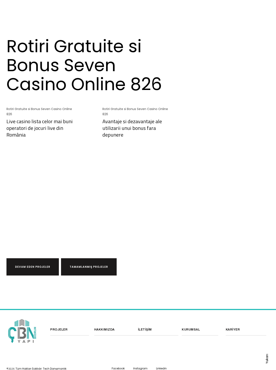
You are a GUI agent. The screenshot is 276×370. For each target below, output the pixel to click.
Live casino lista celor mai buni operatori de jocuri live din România (39, 128)
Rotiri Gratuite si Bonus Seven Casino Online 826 (39, 111)
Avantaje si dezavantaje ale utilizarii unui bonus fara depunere (132, 128)
